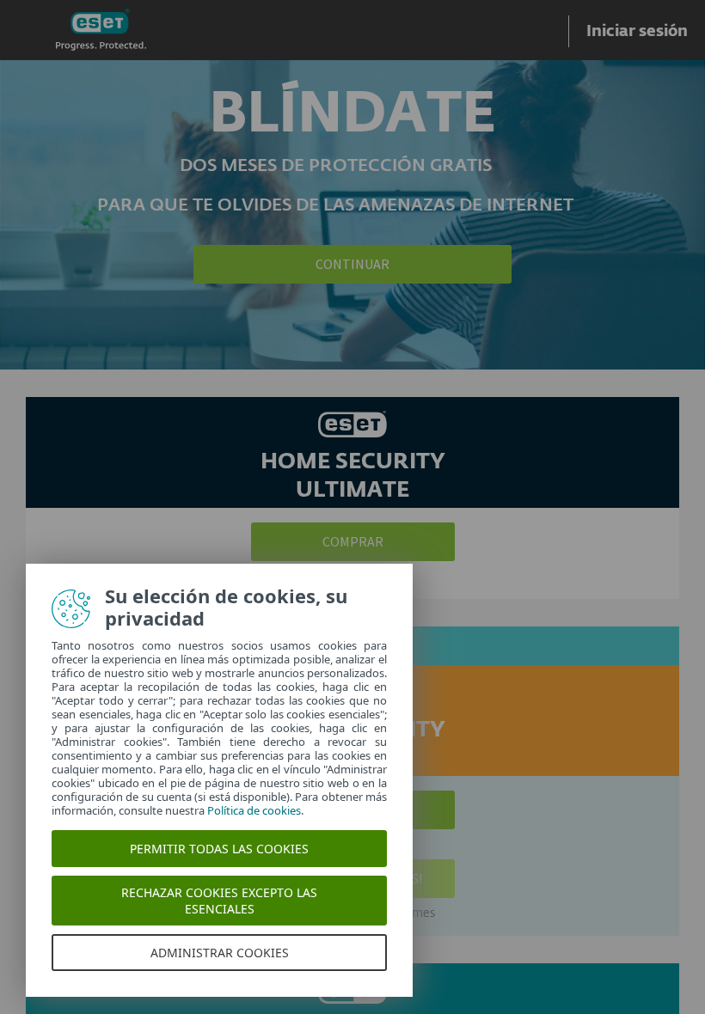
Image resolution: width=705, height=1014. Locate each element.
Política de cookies (254, 810)
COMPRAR (352, 541)
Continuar (352, 263)
